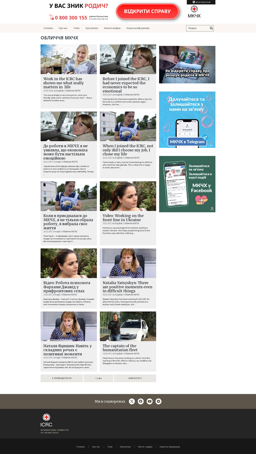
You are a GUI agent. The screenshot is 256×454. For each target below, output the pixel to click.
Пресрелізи (91, 28)
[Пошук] (211, 28)
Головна (48, 28)
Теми (76, 28)
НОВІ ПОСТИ (134, 378)
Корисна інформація (138, 28)
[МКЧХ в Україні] (128, 12)
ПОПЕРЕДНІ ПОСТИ (62, 378)
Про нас (63, 28)
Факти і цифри (112, 28)
